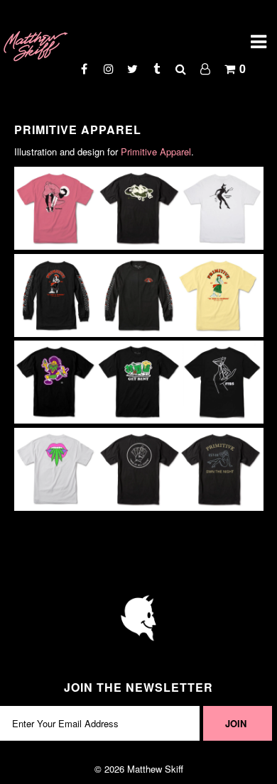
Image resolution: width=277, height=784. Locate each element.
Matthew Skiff (155, 768)
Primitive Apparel (156, 151)
